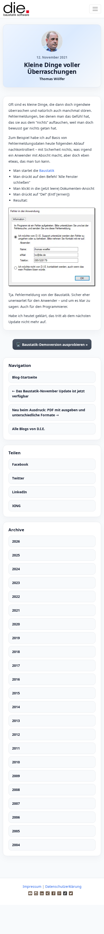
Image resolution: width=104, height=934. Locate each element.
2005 (16, 831)
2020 (16, 624)
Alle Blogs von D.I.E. (28, 428)
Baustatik (46, 170)
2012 (16, 734)
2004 (16, 845)
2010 (16, 762)
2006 (16, 817)
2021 (16, 610)
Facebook (20, 464)
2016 (16, 679)
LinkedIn (19, 492)
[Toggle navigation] (95, 9)
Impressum (32, 886)
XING (16, 505)
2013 (16, 720)
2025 (16, 555)
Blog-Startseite (24, 377)
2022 (16, 596)
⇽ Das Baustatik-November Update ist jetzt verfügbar (48, 393)
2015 (16, 693)
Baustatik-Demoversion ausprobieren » (52, 344)
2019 (16, 638)
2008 (16, 789)
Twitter (18, 478)
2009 (16, 776)
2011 (16, 748)
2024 (16, 569)
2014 (16, 707)
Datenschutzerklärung (63, 886)
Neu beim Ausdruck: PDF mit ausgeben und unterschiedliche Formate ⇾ (48, 412)
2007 (16, 803)
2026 (16, 541)
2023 (16, 582)
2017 (16, 665)
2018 (16, 651)
